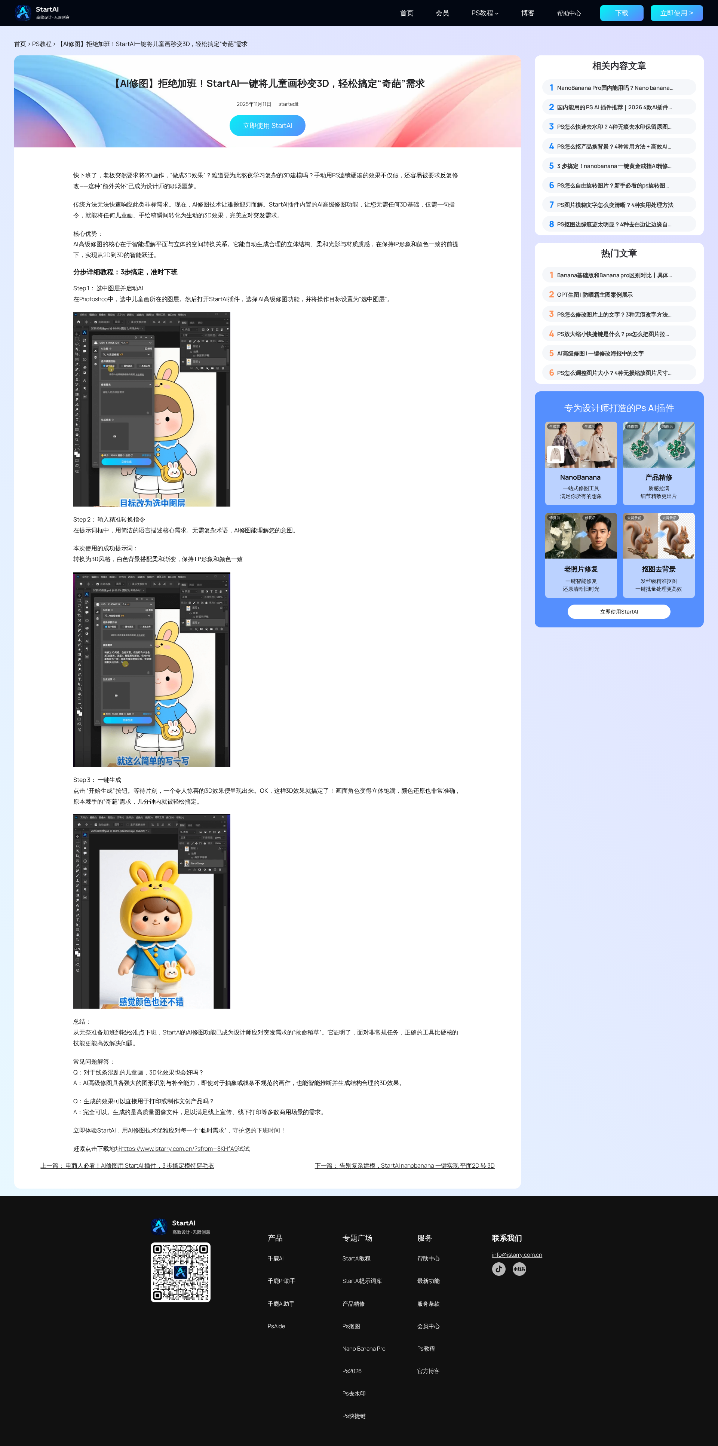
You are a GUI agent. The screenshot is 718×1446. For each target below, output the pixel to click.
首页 (20, 44)
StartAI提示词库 (362, 1281)
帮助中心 (428, 1258)
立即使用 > (676, 13)
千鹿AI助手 (281, 1304)
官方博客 (428, 1371)
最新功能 (428, 1281)
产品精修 (354, 1304)
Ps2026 (352, 1371)
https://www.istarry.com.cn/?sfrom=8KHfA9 (179, 1148)
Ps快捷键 (354, 1416)
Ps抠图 (351, 1326)
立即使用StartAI (619, 611)
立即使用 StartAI (267, 125)
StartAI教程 (357, 1258)
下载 (622, 13)
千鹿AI (275, 1258)
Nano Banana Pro (364, 1348)
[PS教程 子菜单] (497, 13)
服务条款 (428, 1304)
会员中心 (428, 1326)
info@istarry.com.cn (517, 1255)
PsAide (276, 1326)
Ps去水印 (354, 1393)
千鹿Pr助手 (281, 1281)
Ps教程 (426, 1348)
